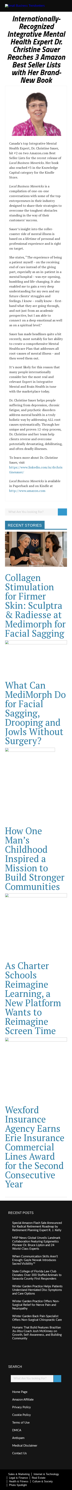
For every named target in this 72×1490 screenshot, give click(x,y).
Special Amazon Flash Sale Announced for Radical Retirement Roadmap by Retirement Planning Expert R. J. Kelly (37, 1226)
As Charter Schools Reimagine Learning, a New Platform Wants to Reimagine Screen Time (33, 997)
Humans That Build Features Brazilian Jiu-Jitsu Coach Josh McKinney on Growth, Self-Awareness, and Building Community (37, 1333)
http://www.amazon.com (27, 490)
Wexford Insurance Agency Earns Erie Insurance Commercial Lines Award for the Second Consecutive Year (34, 1147)
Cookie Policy (21, 1414)
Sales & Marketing (19, 1474)
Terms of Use (21, 1422)
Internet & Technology (46, 1474)
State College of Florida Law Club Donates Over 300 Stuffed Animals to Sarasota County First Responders (37, 1275)
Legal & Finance (18, 1477)
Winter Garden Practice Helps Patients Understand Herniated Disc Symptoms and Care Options (37, 1290)
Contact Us (19, 1453)
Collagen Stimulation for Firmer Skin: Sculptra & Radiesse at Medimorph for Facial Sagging (35, 605)
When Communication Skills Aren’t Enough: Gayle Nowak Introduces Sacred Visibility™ (35, 1260)
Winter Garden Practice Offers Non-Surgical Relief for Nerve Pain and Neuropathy (36, 1305)
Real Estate (38, 1477)
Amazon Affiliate (23, 1399)
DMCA (16, 1430)
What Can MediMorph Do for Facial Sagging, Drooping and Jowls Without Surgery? (35, 713)
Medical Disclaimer (24, 1445)
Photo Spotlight (18, 1485)
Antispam (18, 1438)
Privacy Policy (21, 1407)
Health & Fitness (18, 1481)
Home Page (19, 1391)
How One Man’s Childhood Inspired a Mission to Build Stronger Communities (35, 858)
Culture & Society (42, 1481)
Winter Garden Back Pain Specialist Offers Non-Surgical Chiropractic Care (37, 1318)
